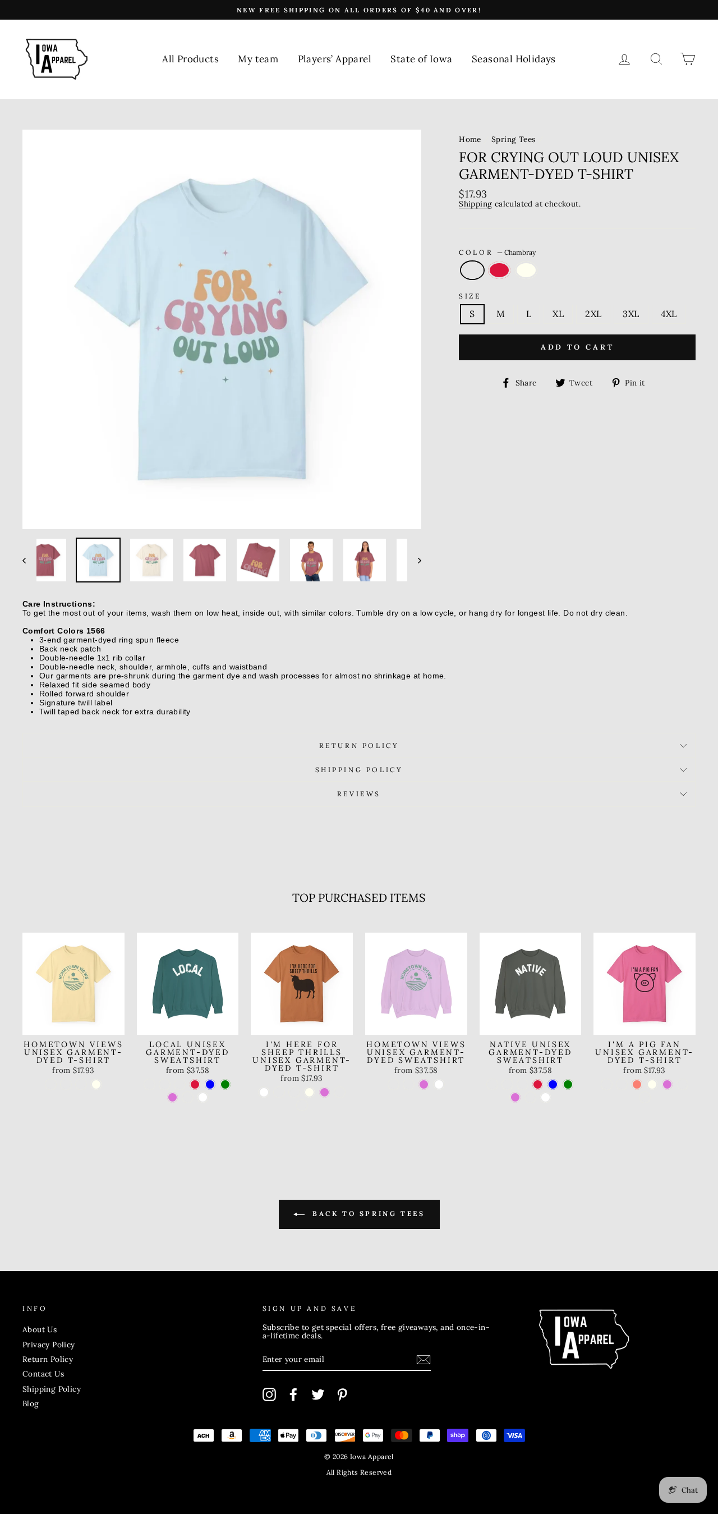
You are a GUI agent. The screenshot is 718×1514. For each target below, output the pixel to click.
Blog (30, 1403)
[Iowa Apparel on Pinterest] (342, 1394)
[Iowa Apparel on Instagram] (269, 1394)
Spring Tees (513, 139)
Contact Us (43, 1374)
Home (470, 139)
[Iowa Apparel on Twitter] (318, 1394)
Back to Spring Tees (367, 1213)
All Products (190, 59)
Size (470, 296)
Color (497, 252)
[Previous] (29, 560)
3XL (631, 313)
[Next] (414, 560)
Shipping (475, 204)
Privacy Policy (48, 1344)
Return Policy (359, 745)
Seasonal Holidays (514, 59)
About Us (39, 1329)
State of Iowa (421, 59)
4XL (669, 313)
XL (558, 313)
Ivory (526, 270)
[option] (359, 10)
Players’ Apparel (334, 59)
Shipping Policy (359, 769)
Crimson (499, 270)
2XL (593, 313)
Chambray (472, 270)
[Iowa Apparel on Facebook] (293, 1394)
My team (258, 59)
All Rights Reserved (359, 1472)
